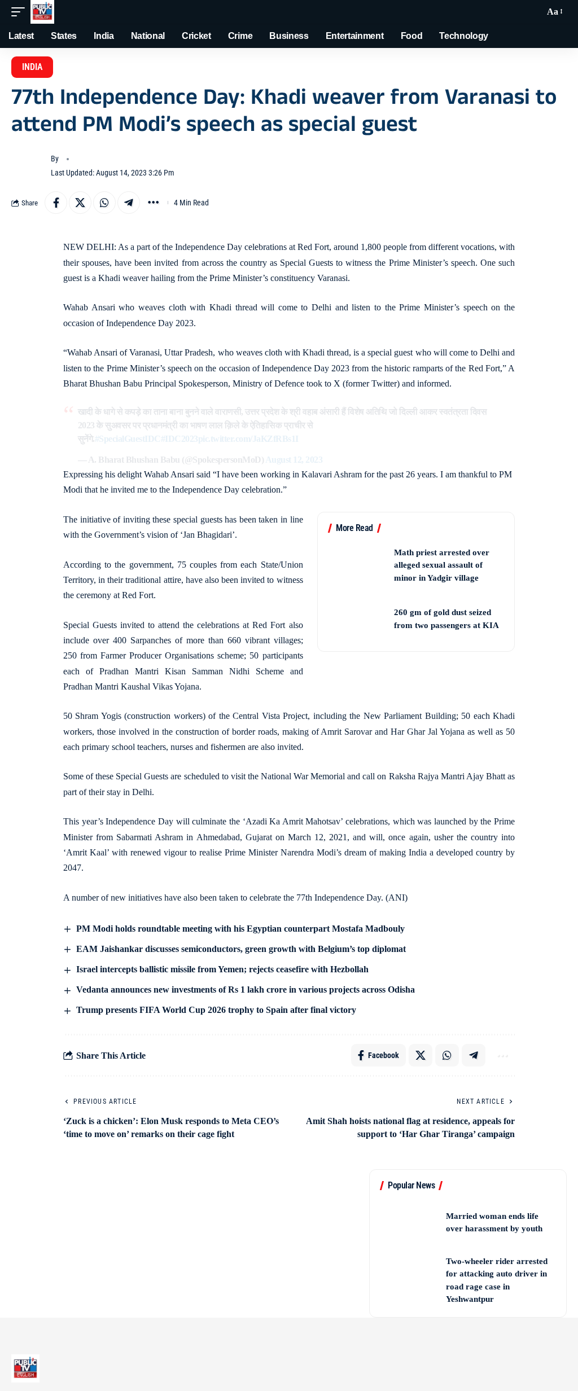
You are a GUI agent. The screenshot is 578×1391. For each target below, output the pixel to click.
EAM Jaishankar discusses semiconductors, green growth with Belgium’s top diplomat (240, 949)
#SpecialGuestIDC (128, 439)
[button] (20, 12)
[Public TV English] (42, 12)
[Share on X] (80, 202)
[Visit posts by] (28, 166)
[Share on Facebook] (56, 202)
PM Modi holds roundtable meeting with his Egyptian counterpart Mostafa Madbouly (239, 928)
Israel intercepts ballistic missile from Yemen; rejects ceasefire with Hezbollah (221, 969)
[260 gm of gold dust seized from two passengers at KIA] (357, 619)
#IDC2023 (179, 439)
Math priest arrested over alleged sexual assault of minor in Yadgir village (441, 565)
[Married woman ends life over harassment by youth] (409, 1222)
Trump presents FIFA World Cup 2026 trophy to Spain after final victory (215, 1010)
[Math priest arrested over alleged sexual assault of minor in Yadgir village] (357, 565)
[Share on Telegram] (128, 202)
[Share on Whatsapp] (104, 202)
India (32, 67)
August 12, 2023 (294, 459)
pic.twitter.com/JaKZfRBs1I (248, 439)
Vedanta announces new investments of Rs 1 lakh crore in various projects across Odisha (244, 989)
